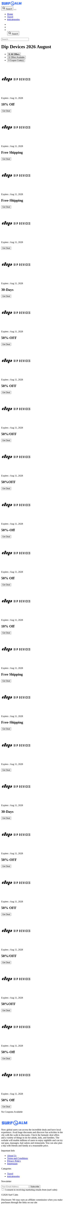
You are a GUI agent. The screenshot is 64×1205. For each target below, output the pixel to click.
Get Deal (6, 111)
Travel (10, 16)
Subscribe (35, 1187)
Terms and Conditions (17, 1158)
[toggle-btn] (15, 9)
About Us (11, 1155)
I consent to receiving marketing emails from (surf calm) (31, 1189)
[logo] (11, 5)
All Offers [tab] (13, 54)
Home (10, 14)
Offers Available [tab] (16, 57)
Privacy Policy (14, 1161)
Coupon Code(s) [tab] (16, 60)
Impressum (12, 1163)
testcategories (13, 19)
